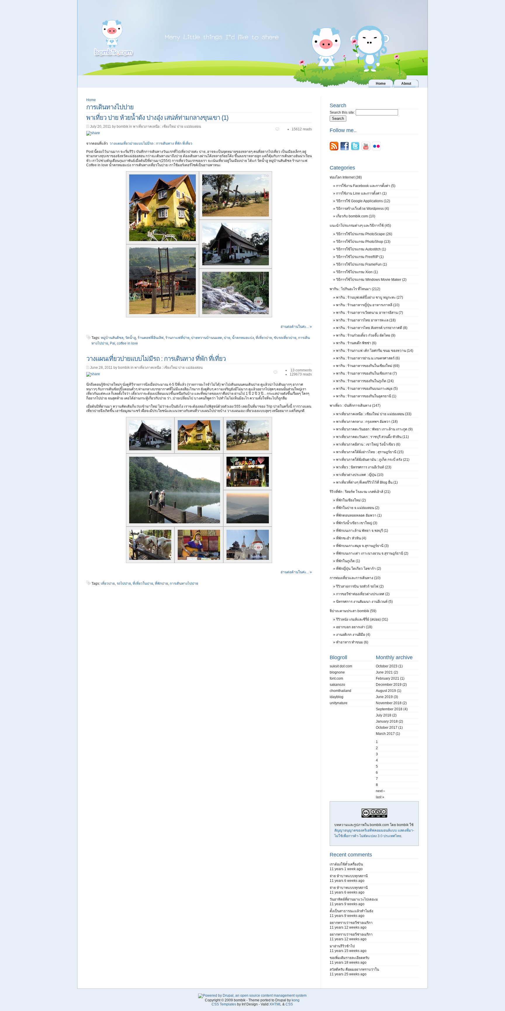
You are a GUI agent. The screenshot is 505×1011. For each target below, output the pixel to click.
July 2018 (383, 715)
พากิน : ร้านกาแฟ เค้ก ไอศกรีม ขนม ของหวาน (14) (374, 351)
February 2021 (387, 678)
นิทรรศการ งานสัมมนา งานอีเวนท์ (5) (364, 602)
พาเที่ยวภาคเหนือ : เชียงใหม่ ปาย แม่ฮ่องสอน (167, 126)
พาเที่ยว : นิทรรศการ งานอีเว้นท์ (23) (363, 467)
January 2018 (387, 721)
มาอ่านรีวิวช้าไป (342, 946)
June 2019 (384, 697)
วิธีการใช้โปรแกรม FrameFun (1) (361, 264)
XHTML (275, 1004)
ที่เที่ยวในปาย (143, 583)
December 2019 (389, 685)
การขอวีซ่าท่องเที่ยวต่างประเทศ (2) (363, 594)
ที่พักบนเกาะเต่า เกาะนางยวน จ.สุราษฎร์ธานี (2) (372, 553)
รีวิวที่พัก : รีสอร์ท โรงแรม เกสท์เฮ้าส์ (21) (360, 492)
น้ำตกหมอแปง (243, 338)
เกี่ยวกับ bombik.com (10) (355, 216)
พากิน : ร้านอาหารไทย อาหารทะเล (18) (366, 320)
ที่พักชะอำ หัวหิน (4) (351, 538)
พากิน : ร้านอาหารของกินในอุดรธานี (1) (366, 396)
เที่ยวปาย (108, 583)
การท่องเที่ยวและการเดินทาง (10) (355, 578)
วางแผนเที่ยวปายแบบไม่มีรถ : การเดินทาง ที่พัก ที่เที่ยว (151, 143)
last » (380, 797)
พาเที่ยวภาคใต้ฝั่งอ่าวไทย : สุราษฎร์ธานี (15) (370, 452)
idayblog (336, 697)
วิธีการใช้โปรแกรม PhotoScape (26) (364, 234)
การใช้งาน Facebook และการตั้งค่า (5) (365, 186)
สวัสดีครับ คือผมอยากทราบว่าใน (354, 969)
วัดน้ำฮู (130, 338)
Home (91, 100)
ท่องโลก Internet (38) (346, 177)
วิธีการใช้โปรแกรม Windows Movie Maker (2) (371, 280)
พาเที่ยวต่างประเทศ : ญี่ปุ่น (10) (359, 475)
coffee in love (127, 343)
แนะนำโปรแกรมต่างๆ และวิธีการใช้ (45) (360, 226)
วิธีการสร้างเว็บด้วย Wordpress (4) (362, 209)
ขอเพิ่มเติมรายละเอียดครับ (349, 958)
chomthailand (340, 691)
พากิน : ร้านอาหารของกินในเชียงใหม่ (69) (367, 366)
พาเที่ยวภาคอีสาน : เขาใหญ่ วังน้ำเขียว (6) (368, 444)
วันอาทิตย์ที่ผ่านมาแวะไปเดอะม (354, 899)
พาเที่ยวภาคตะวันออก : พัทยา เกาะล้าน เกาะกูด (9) (374, 429)
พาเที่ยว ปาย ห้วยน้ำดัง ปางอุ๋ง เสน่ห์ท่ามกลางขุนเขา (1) (157, 117)
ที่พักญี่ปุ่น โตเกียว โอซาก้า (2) (358, 569)
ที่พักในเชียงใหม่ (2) (351, 500)
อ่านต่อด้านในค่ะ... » (296, 327)
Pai (112, 343)
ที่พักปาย (161, 583)
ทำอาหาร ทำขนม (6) (352, 642)
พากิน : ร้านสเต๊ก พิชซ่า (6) (356, 343)
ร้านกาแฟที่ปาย (177, 338)
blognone (337, 672)
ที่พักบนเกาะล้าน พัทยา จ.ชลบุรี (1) (362, 531)
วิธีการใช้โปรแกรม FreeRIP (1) (360, 257)
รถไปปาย (124, 583)
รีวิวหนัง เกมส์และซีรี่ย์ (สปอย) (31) (362, 619)
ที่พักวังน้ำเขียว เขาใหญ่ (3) (356, 523)
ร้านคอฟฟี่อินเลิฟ (151, 338)
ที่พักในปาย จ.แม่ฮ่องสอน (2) (357, 508)
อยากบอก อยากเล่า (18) (354, 627)
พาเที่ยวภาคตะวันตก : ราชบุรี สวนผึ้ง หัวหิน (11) (372, 437)
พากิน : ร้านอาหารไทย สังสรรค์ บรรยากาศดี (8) (371, 328)
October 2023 (386, 666)
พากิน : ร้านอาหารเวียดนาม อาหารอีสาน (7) (369, 313)
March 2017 (385, 734)
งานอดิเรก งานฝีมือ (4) (353, 635)
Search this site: (343, 112)
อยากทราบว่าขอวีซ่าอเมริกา (351, 923)
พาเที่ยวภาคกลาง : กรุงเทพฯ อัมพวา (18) (367, 422)
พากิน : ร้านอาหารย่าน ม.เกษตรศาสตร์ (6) (368, 358)
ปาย (227, 338)
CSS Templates (224, 1004)
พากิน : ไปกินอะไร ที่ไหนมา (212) (355, 289)
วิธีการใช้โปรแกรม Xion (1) (357, 272)
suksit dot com (341, 666)
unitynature (338, 703)
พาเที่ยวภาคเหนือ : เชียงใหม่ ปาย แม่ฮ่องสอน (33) (373, 414)
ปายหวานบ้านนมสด (206, 338)
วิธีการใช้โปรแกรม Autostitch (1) (361, 249)
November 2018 (389, 703)
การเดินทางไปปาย (184, 583)
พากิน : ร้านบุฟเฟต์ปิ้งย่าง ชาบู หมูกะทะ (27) (369, 297)
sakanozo (337, 685)
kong (296, 1000)
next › (380, 791)
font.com (336, 678)
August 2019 (386, 691)
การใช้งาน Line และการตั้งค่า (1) (361, 193)
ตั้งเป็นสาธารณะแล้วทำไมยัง (351, 911)
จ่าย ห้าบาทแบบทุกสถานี (349, 876)
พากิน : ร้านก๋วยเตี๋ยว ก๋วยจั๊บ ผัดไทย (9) (365, 335)
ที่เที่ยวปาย (264, 338)
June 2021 (384, 672)
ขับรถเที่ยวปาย (285, 338)
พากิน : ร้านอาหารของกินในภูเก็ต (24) (365, 381)
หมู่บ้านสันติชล (112, 338)
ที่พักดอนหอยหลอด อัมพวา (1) (359, 515)
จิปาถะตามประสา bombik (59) (353, 611)
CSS (289, 1004)
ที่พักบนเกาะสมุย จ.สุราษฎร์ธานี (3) (362, 546)
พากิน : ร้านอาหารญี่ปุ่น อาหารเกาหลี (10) (367, 305)
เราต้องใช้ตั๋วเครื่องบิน (346, 864)
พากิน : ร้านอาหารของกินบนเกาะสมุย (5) (367, 389)
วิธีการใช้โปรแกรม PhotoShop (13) (363, 242)
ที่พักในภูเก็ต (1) (348, 561)
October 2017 (386, 728)
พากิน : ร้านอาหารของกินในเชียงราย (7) (366, 373)
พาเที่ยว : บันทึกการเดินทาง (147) (355, 406)
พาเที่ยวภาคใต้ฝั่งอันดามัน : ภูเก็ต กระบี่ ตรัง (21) (372, 460)
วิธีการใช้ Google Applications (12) (363, 201)
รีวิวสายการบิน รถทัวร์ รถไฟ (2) (360, 586)
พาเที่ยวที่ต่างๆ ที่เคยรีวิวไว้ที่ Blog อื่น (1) (367, 482)
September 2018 (389, 709)
